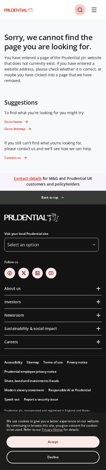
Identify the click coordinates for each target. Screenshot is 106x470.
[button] (79, 9)
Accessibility (13, 362)
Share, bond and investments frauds (31, 380)
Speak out (12, 399)
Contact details (28, 178)
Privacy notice (77, 362)
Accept (53, 441)
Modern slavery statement (24, 390)
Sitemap (33, 362)
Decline (52, 457)
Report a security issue (41, 399)
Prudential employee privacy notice (30, 371)
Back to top (49, 197)
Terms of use (53, 362)
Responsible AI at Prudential (69, 390)
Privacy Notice (52, 429)
